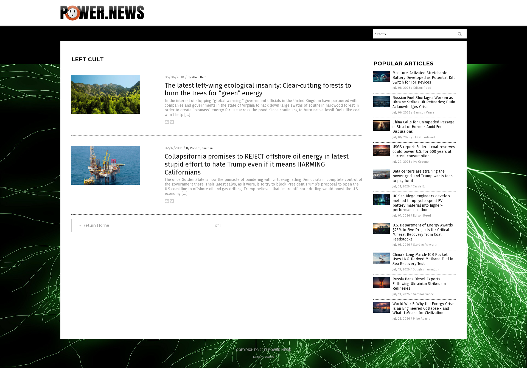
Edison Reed (422, 88)
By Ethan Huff (196, 77)
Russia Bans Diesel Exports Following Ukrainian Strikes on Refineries (419, 284)
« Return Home (94, 225)
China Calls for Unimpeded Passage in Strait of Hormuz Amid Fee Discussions (424, 127)
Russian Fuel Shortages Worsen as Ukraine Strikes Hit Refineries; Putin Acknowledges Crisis (424, 102)
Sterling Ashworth (425, 245)
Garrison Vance (424, 112)
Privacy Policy (263, 357)
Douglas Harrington (426, 269)
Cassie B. (419, 186)
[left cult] (102, 19)
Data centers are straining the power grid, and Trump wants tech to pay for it (423, 176)
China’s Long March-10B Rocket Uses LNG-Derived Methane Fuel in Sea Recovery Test (423, 259)
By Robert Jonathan (199, 148)
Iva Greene (421, 162)
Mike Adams (421, 318)
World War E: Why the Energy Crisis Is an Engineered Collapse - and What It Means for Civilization (424, 308)
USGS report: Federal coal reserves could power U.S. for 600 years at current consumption (424, 152)
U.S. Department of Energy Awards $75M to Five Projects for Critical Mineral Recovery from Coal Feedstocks (423, 232)
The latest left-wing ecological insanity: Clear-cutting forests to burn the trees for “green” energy (258, 89)
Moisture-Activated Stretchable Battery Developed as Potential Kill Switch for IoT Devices (424, 78)
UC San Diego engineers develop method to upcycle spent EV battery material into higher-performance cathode (421, 203)
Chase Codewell (424, 137)
